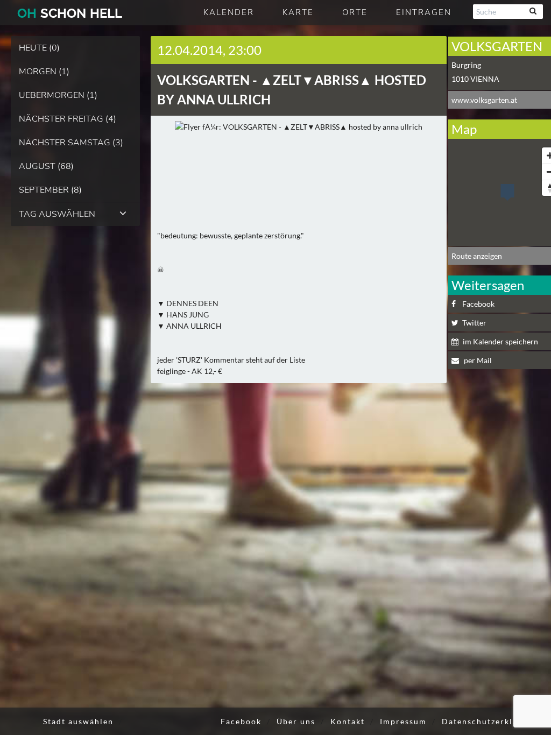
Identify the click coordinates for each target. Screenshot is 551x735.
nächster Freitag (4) (67, 119)
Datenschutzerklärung (490, 721)
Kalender (228, 12)
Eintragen (423, 12)
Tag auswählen (57, 214)
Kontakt (347, 721)
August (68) (46, 166)
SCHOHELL (69, 13)
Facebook (241, 721)
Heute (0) (39, 48)
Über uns (296, 721)
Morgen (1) (44, 71)
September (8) (50, 190)
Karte (298, 12)
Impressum (403, 721)
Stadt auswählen (78, 721)
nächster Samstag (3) (71, 143)
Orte (355, 12)
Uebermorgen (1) (58, 95)
